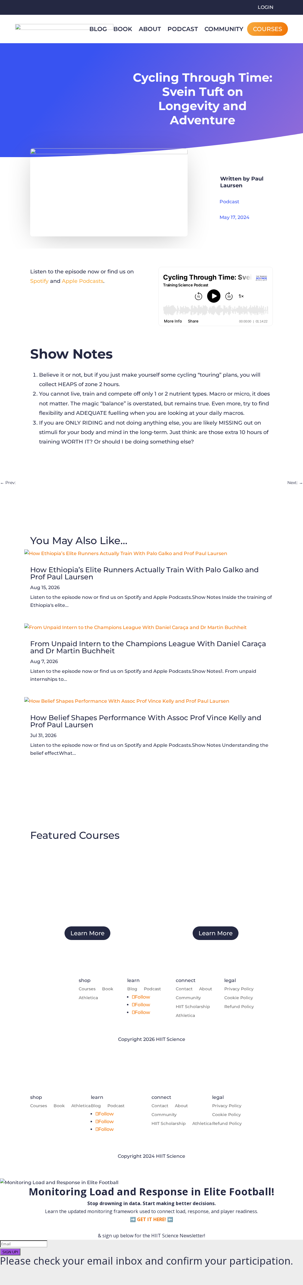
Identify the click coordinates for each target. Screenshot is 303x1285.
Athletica (88, 998)
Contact (184, 989)
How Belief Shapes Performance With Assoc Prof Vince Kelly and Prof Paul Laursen (145, 721)
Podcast (182, 29)
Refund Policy (239, 1007)
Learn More (87, 933)
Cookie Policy (238, 998)
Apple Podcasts (82, 281)
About (150, 29)
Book (122, 29)
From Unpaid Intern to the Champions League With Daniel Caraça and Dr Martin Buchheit (148, 647)
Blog (98, 29)
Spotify (39, 281)
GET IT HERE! (151, 1219)
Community (223, 29)
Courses (267, 29)
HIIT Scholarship (193, 1007)
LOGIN (265, 7)
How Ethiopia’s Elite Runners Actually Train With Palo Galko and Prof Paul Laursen (144, 573)
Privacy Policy (239, 989)
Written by (235, 178)
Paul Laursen (241, 182)
